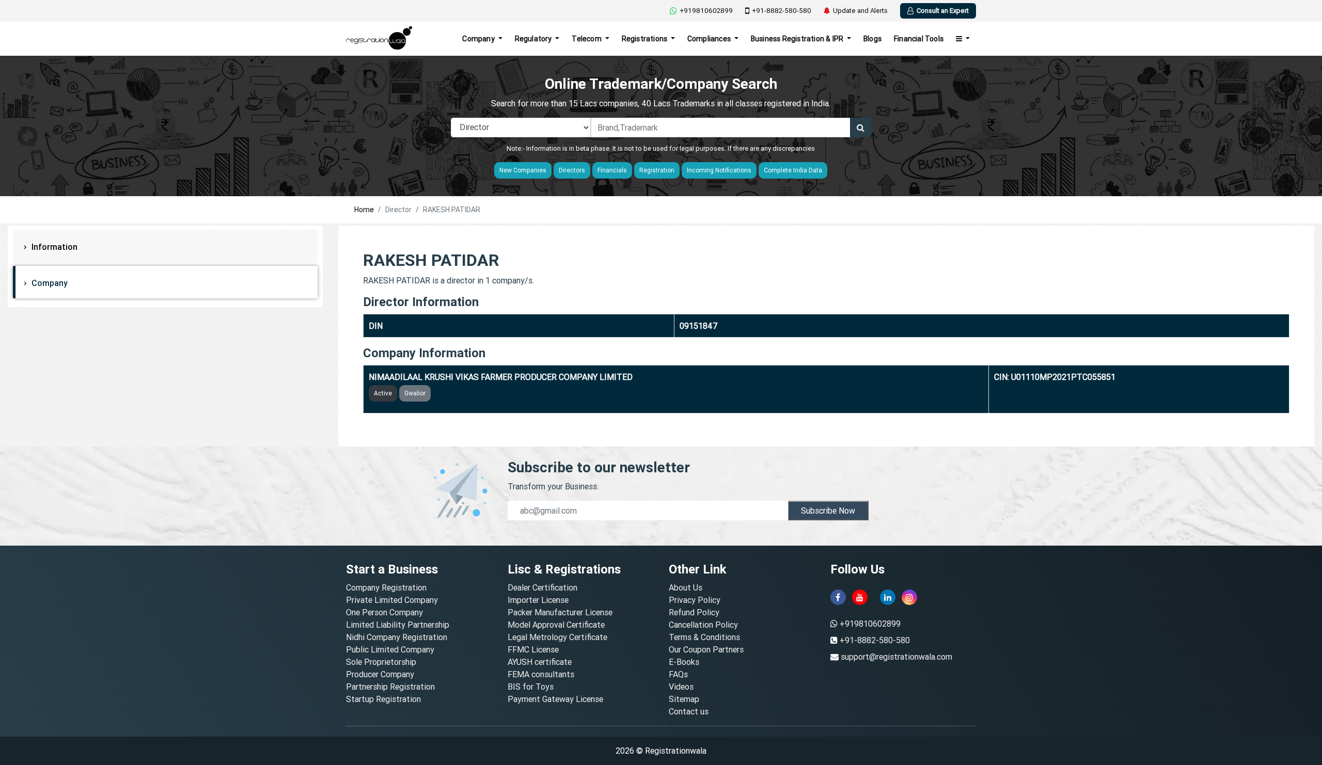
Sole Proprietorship (381, 662)
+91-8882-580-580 (781, 10)
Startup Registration (383, 699)
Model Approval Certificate (556, 624)
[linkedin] (887, 597)
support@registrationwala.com (896, 656)
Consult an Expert (943, 10)
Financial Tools (918, 38)
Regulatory (534, 38)
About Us (685, 587)
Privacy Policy (694, 600)
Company (479, 38)
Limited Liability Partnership (397, 624)
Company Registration (386, 587)
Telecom (587, 38)
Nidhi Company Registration (396, 637)
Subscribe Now (828, 510)
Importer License (538, 600)
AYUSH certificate (540, 662)
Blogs (872, 38)
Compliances (709, 38)
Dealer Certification (542, 587)
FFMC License (533, 649)
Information (53, 247)
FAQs (678, 674)
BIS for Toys (531, 686)
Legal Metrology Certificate (557, 637)
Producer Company (380, 674)
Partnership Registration (390, 686)
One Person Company (384, 612)
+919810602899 (706, 10)
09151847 (699, 326)
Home (364, 209)
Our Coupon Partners (706, 649)
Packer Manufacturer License (560, 612)
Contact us (689, 711)
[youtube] (860, 597)
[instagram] (909, 597)
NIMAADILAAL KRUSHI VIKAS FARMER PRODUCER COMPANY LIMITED (501, 377)
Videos (681, 686)
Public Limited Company (390, 649)
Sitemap (684, 699)
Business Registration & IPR (798, 38)
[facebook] (838, 597)
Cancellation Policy (703, 624)
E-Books (684, 662)
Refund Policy (694, 612)
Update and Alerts (860, 10)
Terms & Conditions (704, 637)
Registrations (645, 38)
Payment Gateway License (555, 699)
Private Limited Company (392, 600)
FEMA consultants (541, 674)
